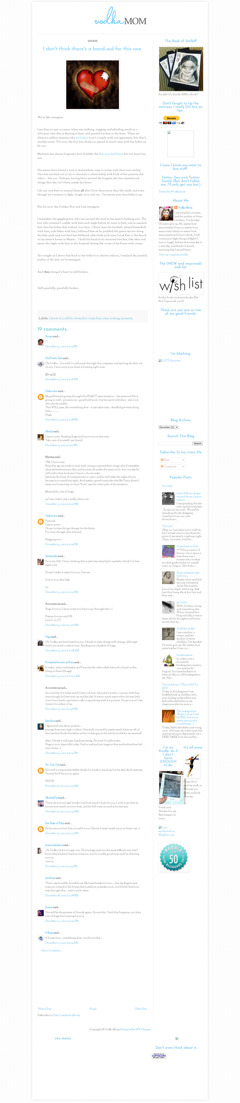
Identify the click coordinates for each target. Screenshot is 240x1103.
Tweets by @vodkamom (172, 192)
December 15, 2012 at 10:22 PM (61, 833)
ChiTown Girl (53, 358)
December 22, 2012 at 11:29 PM (62, 921)
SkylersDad (52, 798)
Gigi (48, 637)
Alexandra (51, 556)
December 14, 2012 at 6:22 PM (61, 753)
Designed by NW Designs (135, 1030)
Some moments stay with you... (188, 574)
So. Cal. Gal (52, 765)
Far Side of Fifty (54, 823)
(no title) (167, 486)
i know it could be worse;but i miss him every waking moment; (91, 318)
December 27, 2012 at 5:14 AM (61, 943)
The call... (168, 526)
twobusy (50, 878)
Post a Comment (51, 951)
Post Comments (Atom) (66, 1015)
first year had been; (111, 154)
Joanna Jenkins (54, 845)
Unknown (51, 391)
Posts (166, 460)
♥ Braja (49, 933)
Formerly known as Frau (59, 662)
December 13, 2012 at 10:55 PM (61, 544)
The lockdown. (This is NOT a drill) (180, 686)
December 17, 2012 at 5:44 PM (61, 866)
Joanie (49, 907)
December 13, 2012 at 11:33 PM (61, 592)
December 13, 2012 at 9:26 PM (61, 379)
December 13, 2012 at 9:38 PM (61, 420)
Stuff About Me (186, 629)
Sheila (49, 432)
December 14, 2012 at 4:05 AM (62, 625)
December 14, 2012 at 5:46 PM (61, 709)
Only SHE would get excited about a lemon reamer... (189, 497)
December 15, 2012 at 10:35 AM (62, 812)
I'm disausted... (185, 655)
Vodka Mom (185, 208)
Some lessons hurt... (188, 546)
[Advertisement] (93, 980)
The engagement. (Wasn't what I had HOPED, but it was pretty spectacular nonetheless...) (188, 717)
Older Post (141, 1009)
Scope (49, 336)
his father (82, 138)
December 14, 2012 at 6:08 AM (62, 651)
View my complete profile (173, 255)
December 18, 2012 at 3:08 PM (61, 896)
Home (92, 1009)
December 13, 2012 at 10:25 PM (61, 504)
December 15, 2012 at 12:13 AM (61, 786)
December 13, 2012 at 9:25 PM (61, 346)
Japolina (50, 721)
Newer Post (44, 1009)
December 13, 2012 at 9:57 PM (61, 445)
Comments (169, 467)
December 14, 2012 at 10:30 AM (62, 676)
